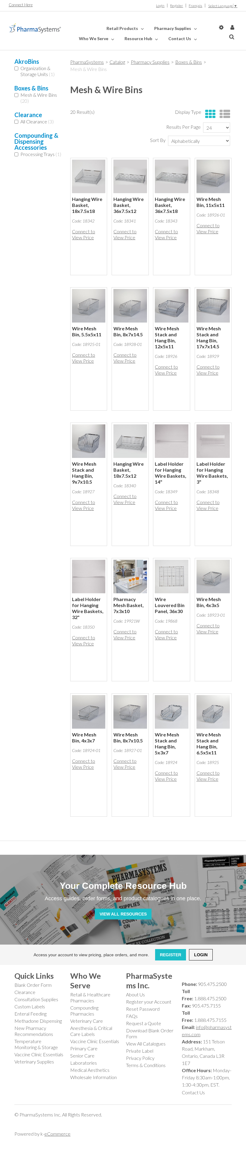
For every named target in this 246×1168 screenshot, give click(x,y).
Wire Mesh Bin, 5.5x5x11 (86, 331)
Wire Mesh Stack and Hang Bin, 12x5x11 (167, 337)
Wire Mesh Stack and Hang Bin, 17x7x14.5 (208, 337)
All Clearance (37, 121)
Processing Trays (40, 154)
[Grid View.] (209, 114)
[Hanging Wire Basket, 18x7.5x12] (130, 441)
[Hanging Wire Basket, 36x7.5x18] (171, 176)
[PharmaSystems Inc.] (35, 28)
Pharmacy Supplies (173, 28)
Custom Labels (29, 1006)
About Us (135, 994)
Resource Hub (138, 38)
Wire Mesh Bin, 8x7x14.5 (128, 331)
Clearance (24, 992)
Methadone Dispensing (38, 1021)
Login (160, 5)
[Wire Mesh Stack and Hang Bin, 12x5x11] (171, 305)
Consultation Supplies (36, 999)
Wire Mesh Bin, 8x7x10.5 (128, 737)
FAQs (132, 1016)
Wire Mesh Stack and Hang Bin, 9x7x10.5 (84, 473)
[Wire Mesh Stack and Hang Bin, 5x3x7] (171, 711)
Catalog (117, 62)
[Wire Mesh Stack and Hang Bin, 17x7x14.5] (213, 305)
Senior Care (82, 1055)
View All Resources (123, 914)
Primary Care (84, 1048)
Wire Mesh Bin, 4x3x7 (84, 737)
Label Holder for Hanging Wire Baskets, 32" (88, 608)
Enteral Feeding (30, 1013)
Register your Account (148, 1001)
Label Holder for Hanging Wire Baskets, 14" (170, 473)
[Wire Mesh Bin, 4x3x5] (213, 576)
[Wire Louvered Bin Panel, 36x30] (171, 576)
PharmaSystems (87, 62)
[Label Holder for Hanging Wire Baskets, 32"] (88, 576)
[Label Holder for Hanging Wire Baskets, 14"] (171, 441)
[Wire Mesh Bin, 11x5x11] (213, 176)
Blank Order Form (33, 985)
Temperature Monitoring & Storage (36, 1044)
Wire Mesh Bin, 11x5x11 (210, 202)
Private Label (139, 1051)
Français (195, 5)
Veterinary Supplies (34, 1061)
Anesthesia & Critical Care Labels (91, 1031)
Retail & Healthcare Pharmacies (90, 997)
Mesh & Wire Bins (38, 98)
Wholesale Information (93, 1077)
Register (176, 5)
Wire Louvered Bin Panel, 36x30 (169, 605)
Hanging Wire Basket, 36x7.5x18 (170, 205)
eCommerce (57, 1134)
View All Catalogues (146, 1043)
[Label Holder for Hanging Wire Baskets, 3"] (213, 441)
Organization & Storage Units (37, 71)
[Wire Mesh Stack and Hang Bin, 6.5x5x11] (213, 711)
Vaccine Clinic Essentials (38, 1054)
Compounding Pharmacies (84, 1010)
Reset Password (143, 1009)
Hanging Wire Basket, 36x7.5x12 (128, 205)
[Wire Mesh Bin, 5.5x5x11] (88, 305)
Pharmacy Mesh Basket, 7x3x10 (128, 605)
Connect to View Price (83, 234)
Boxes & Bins (188, 62)
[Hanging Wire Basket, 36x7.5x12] (130, 176)
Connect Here (21, 4)
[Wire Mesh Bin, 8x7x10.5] (130, 711)
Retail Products (122, 28)
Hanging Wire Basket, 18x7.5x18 (87, 205)
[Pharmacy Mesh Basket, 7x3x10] (130, 576)
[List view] (223, 114)
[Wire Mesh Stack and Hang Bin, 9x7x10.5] (88, 441)
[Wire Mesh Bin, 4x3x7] (88, 711)
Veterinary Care (86, 1021)
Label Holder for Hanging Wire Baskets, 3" (212, 473)
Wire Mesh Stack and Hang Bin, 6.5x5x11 (208, 743)
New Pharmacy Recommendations (33, 1031)
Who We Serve (94, 38)
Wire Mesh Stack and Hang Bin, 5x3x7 (167, 743)
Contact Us (180, 38)
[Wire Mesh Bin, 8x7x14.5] (130, 305)
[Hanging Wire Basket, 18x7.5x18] (88, 176)
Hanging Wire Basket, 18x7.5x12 (128, 470)
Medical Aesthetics (90, 1070)
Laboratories (83, 1063)
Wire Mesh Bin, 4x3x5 (208, 602)
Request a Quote (143, 1023)
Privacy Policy (140, 1058)
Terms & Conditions (146, 1065)
